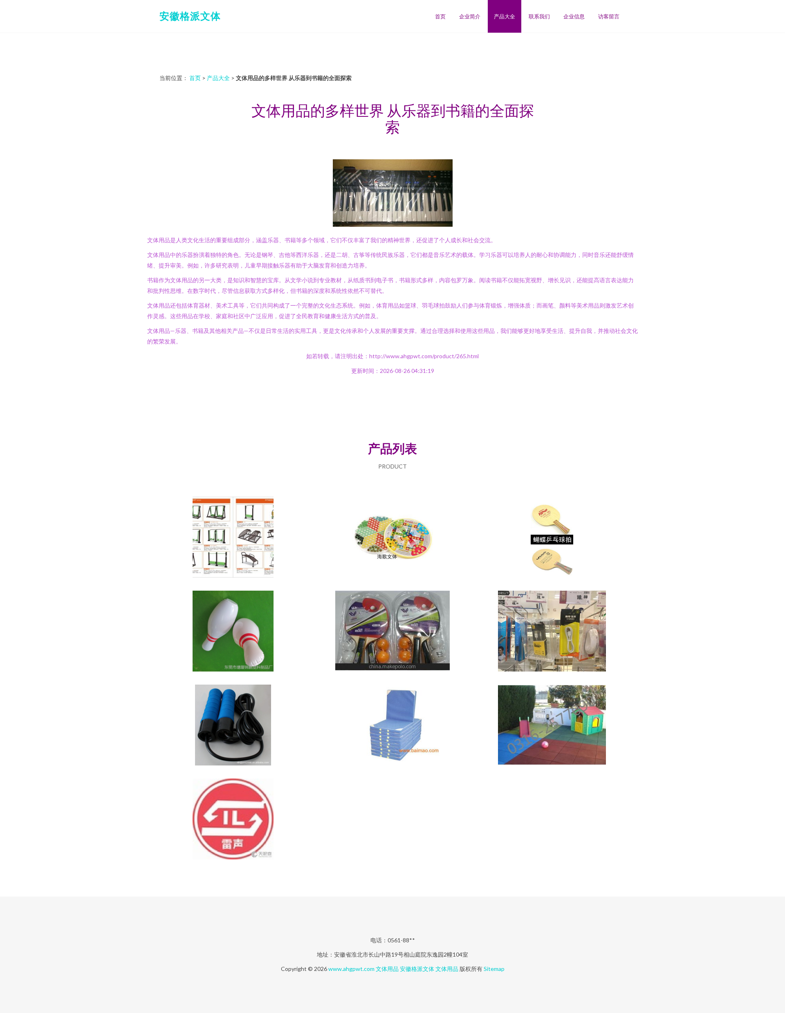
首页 (440, 16)
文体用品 (387, 968)
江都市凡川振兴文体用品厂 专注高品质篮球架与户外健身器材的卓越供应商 (233, 538)
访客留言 (608, 16)
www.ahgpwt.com (351, 968)
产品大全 (504, 16)
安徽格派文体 (190, 15)
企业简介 (469, 16)
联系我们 (539, 16)
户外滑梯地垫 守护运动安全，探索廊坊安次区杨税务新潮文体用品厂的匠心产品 (552, 725)
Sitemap (494, 968)
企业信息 (574, 16)
